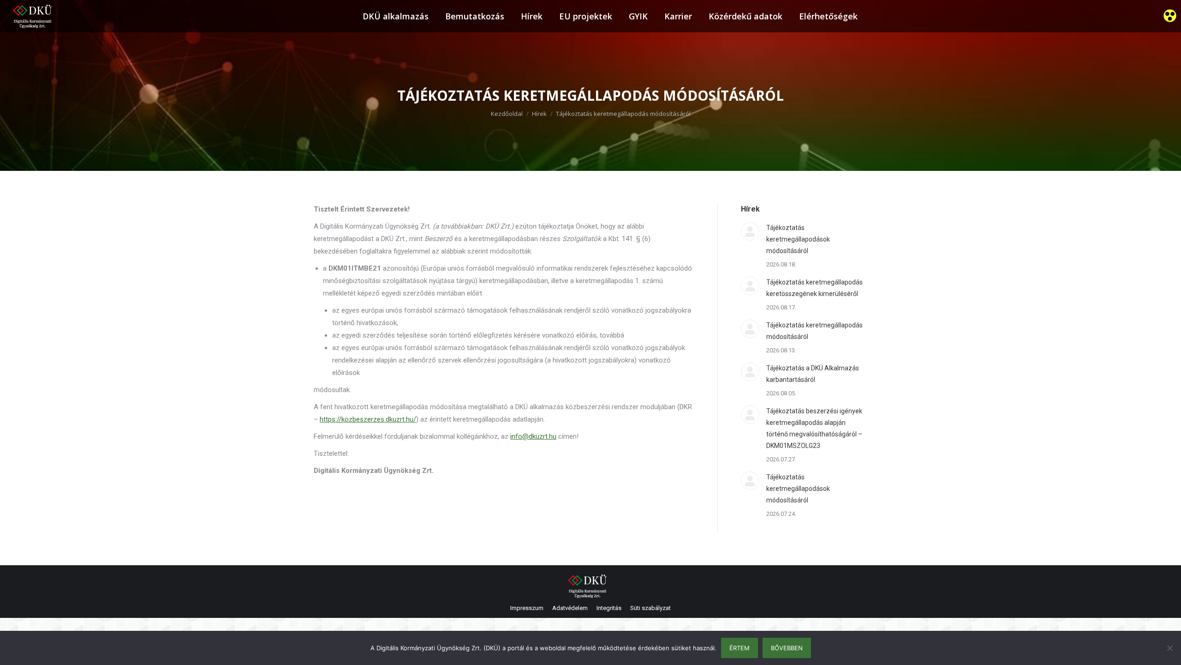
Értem (739, 648)
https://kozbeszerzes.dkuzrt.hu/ (368, 419)
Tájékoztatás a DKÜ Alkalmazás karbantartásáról (812, 373)
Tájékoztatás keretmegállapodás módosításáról (814, 330)
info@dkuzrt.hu (533, 436)
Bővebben (787, 648)
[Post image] (750, 231)
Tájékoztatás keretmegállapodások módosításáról (798, 239)
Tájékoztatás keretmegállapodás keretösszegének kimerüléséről (814, 287)
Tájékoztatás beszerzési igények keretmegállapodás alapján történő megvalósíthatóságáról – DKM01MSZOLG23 (814, 428)
